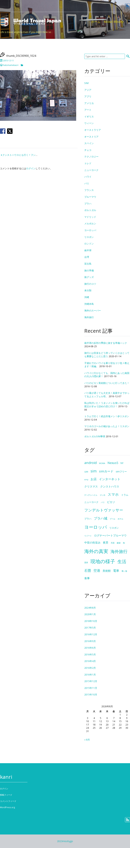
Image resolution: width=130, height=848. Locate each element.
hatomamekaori (10, 65)
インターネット (109, 479)
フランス (89, 190)
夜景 (105, 542)
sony (86, 479)
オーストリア (91, 136)
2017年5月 (90, 627)
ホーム (95, 22)
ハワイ (87, 176)
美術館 (107, 571)
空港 (96, 570)
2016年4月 (90, 661)
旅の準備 (89, 270)
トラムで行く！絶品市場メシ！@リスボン (106, 416)
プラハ (87, 203)
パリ (86, 183)
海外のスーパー (92, 310)
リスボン (89, 237)
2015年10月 (90, 694)
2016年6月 (90, 647)
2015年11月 (90, 688)
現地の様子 (102, 561)
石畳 (87, 570)
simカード (106, 471)
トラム (124, 494)
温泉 (86, 562)
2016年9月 (90, 641)
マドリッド (90, 216)
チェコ (87, 150)
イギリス (89, 116)
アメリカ (89, 103)
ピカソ (111, 502)
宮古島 (87, 263)
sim (94, 471)
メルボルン (90, 223)
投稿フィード (6, 794)
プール (112, 519)
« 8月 (87, 739)
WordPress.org (7, 807)
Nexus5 (112, 463)
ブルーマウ (90, 196)
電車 (116, 571)
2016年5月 (90, 654)
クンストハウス (109, 486)
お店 (94, 479)
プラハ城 (100, 518)
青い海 (124, 571)
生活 (121, 561)
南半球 (87, 250)
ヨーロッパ (90, 230)
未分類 (87, 290)
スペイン (89, 143)
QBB (86, 472)
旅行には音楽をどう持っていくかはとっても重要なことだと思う (106, 354)
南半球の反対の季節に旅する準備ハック (105, 343)
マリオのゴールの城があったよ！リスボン (106, 426)
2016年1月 (90, 674)
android (90, 462)
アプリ (87, 96)
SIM (86, 83)
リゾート (88, 536)
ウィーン (89, 123)
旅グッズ (89, 277)
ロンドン (89, 243)
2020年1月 (90, 614)
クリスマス (91, 486)
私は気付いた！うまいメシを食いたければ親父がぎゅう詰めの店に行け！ (106, 404)
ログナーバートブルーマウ (110, 535)
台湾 (86, 257)
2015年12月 (90, 681)
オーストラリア (92, 129)
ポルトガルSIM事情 (94, 436)
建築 (119, 543)
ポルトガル (90, 210)
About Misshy (114, 22)
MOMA (102, 463)
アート (87, 109)
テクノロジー (91, 156)
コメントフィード (8, 801)
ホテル (120, 519)
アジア (87, 89)
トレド (87, 163)
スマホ (113, 494)
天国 (112, 543)
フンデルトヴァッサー (103, 510)
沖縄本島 (89, 303)
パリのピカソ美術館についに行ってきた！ (106, 383)
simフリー (121, 471)
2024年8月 (90, 607)
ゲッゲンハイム (90, 495)
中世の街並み (92, 542)
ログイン (31, 168)
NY (122, 463)
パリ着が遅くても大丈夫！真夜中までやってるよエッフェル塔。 (106, 394)
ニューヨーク (91, 170)
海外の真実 (96, 551)
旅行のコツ (90, 283)
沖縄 (86, 297)
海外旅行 (89, 317)
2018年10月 (90, 621)
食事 (87, 578)
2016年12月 (90, 634)
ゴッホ (102, 495)
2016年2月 (90, 667)
